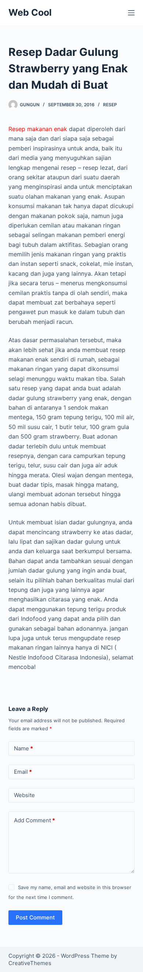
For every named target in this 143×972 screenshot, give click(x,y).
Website (24, 795)
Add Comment (34, 820)
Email (23, 771)
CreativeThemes (29, 963)
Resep (110, 104)
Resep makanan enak (37, 129)
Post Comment (35, 917)
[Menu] (131, 12)
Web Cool (30, 12)
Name (23, 748)
